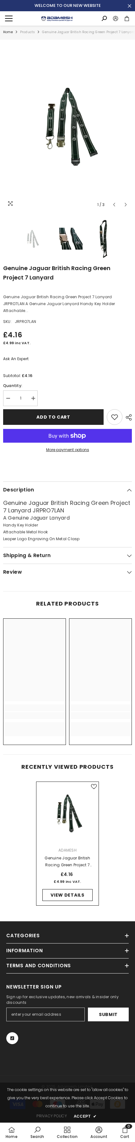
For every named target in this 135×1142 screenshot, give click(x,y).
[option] (67, 125)
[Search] (104, 18)
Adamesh (67, 850)
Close (129, 6)
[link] (34, 715)
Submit (108, 1014)
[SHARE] (127, 417)
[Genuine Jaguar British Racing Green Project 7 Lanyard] (67, 813)
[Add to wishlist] (114, 417)
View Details (67, 895)
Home (8, 32)
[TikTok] (12, 1038)
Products (27, 32)
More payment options (67, 449)
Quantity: (12, 385)
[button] (114, 204)
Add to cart (53, 417)
